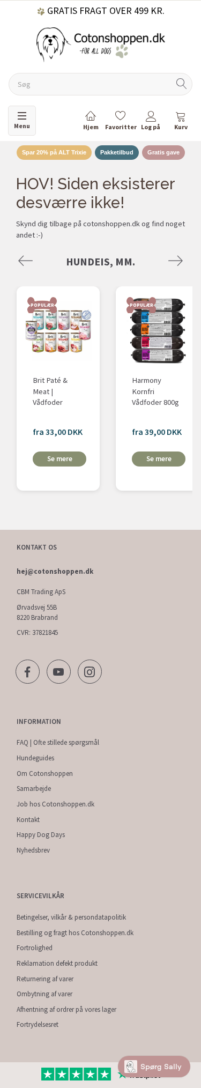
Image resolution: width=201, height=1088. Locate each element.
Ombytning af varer (44, 993)
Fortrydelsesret (37, 1024)
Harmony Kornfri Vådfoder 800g (155, 391)
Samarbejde (34, 788)
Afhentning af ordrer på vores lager (66, 1009)
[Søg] (181, 84)
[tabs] (181, 122)
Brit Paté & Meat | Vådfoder (50, 391)
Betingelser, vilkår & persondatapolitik (71, 917)
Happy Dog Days (41, 834)
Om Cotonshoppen (45, 773)
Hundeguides (35, 758)
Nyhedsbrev (33, 850)
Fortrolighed (35, 947)
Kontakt (28, 819)
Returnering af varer (45, 978)
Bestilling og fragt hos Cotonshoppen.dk (75, 932)
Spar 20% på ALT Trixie (54, 152)
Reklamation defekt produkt (57, 963)
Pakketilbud (116, 152)
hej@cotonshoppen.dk (55, 571)
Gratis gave (163, 152)
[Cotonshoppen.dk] (100, 43)
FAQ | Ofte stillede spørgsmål (58, 742)
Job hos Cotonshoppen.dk (55, 804)
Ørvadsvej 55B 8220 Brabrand (37, 612)
